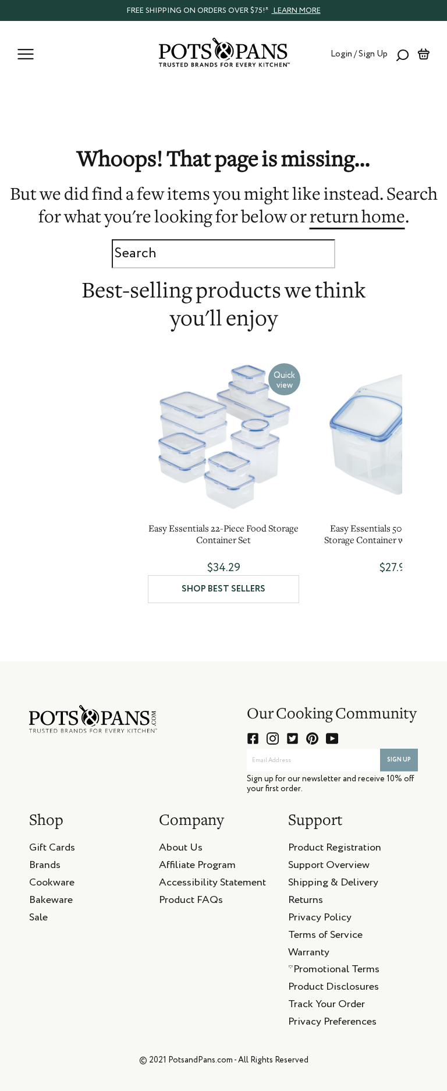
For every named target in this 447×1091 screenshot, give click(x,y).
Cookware (51, 884)
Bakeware (51, 901)
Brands (45, 866)
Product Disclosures (333, 988)
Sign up (399, 760)
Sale (38, 919)
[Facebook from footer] (253, 738)
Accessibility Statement (212, 884)
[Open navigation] (25, 54)
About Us (181, 849)
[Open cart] (423, 54)
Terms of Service (325, 936)
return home (357, 218)
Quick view (284, 380)
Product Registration (334, 849)
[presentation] (223, 10)
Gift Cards (52, 849)
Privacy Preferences (332, 1023)
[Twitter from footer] (292, 738)
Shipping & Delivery (333, 884)
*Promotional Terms (333, 971)
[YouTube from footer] (332, 738)
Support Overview (329, 866)
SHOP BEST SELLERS (223, 589)
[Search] (402, 54)
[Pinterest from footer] (312, 738)
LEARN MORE (296, 11)
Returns (305, 901)
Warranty (308, 954)
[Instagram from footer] (273, 738)
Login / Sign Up (359, 53)
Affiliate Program (197, 866)
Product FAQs (191, 901)
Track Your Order (326, 1006)
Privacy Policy (320, 919)
